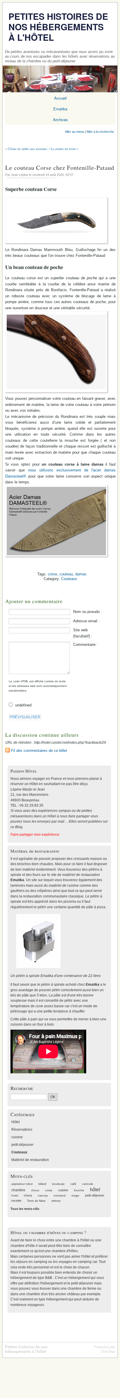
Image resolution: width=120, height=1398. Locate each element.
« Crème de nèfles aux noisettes (26, 148)
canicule (87, 1183)
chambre (18, 1190)
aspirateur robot (22, 1183)
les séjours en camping (28, 1261)
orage (75, 1195)
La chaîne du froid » (64, 148)
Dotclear (108, 1351)
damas (81, 574)
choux (35, 1190)
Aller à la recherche (100, 131)
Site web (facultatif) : (82, 633)
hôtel (95, 1189)
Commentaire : (85, 644)
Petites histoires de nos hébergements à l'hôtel (58, 26)
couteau (66, 574)
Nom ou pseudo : (87, 611)
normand (60, 1195)
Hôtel (15, 1122)
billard (42, 1183)
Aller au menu (74, 131)
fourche (79, 1190)
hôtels (28, 1195)
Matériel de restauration (30, 1160)
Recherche (21, 1088)
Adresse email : (86, 621)
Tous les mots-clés (24, 1208)
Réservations (21, 1129)
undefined (23, 705)
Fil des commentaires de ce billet (39, 750)
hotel (14, 1195)
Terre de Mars (36, 1200)
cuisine (17, 1137)
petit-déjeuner (22, 1144)
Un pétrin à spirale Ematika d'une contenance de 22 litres (55, 976)
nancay (43, 1195)
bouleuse (58, 1183)
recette (16, 1200)
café (73, 1183)
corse (52, 574)
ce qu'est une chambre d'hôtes (54, 1251)
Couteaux (69, 579)
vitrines (56, 1200)
